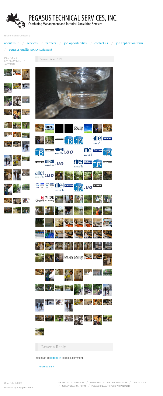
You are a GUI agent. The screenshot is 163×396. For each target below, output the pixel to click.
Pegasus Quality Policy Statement (30, 49)
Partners (50, 43)
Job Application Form (129, 43)
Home (52, 59)
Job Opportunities (75, 43)
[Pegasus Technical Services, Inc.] (81, 20)
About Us (9, 43)
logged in (55, 357)
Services (32, 43)
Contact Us (101, 43)
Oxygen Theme (25, 387)
